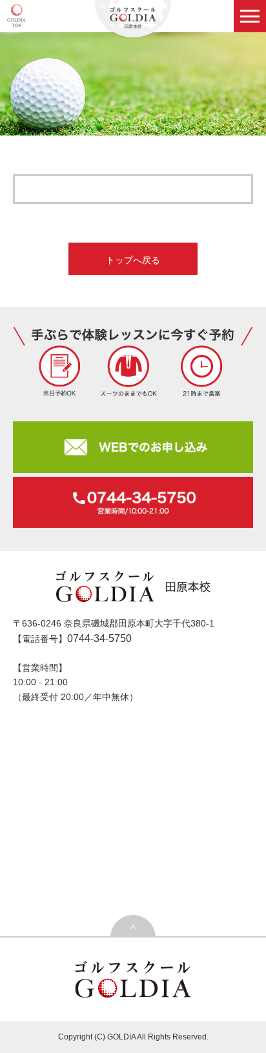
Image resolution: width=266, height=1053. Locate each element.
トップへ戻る (133, 260)
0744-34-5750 (99, 638)
